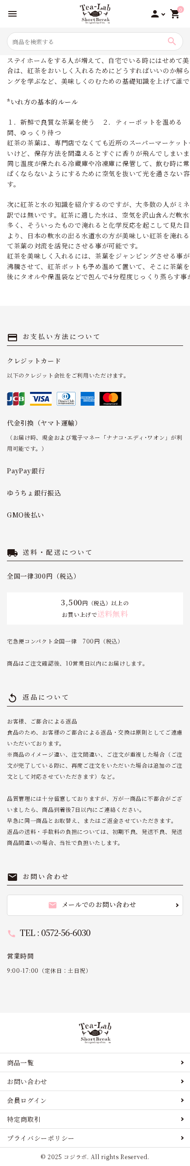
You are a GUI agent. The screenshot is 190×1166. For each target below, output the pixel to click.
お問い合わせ (27, 1081)
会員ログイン (27, 1100)
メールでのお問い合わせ (92, 905)
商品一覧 (20, 1062)
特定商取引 (24, 1119)
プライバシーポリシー (41, 1138)
